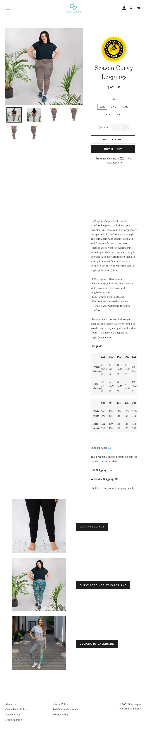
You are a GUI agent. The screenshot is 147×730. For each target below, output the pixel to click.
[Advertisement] (114, 189)
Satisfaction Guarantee (65, 709)
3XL (113, 106)
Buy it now (113, 149)
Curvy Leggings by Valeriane (103, 585)
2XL (102, 106)
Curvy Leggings (92, 526)
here (99, 488)
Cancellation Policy (16, 709)
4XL (125, 106)
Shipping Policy (14, 719)
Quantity (103, 127)
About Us (10, 704)
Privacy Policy (60, 714)
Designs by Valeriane (97, 643)
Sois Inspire (135, 704)
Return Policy (12, 714)
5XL (108, 114)
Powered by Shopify (130, 708)
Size (114, 99)
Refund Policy (60, 704)
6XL (119, 114)
